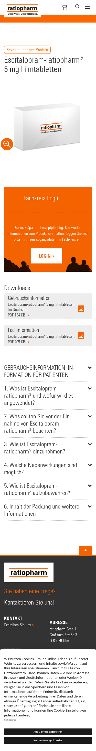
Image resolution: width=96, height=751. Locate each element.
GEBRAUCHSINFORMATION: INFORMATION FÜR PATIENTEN (39, 371)
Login (45, 256)
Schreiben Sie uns (17, 624)
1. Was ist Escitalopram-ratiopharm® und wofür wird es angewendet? (38, 395)
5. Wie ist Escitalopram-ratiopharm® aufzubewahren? (37, 489)
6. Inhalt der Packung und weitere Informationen (41, 510)
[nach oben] (85, 550)
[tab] (48, 371)
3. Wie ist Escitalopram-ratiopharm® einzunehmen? (34, 448)
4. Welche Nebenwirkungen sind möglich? (40, 468)
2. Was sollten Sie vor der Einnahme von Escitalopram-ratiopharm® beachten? (37, 423)
